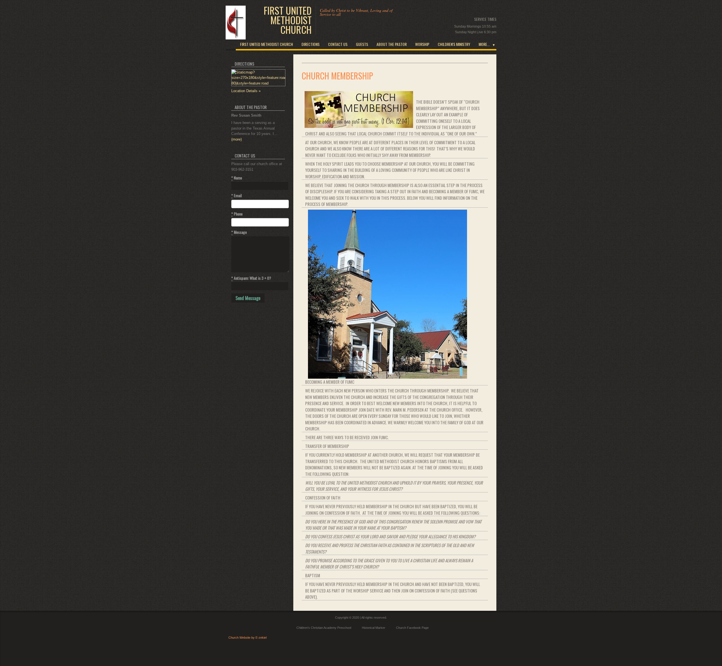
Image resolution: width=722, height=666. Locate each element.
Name (236, 178)
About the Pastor (392, 44)
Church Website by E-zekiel (247, 637)
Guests (362, 44)
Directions (310, 44)
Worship (422, 44)
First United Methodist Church (288, 20)
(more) (236, 139)
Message (239, 232)
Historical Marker (373, 627)
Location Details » (246, 91)
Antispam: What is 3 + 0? (251, 278)
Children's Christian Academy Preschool (323, 627)
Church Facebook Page (412, 627)
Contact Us (337, 44)
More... (484, 44)
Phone (237, 214)
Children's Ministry (454, 44)
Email (236, 195)
